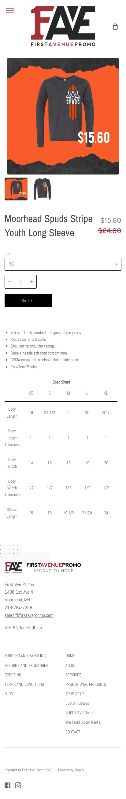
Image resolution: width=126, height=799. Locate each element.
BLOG (9, 693)
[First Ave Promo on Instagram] (18, 785)
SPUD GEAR (74, 693)
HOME (70, 655)
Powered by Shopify (71, 770)
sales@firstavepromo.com (29, 615)
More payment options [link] (87, 313)
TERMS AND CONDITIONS (24, 684)
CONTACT (72, 732)
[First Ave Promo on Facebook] (8, 785)
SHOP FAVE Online (79, 712)
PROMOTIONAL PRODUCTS (85, 684)
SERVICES (73, 675)
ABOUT (70, 665)
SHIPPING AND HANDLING (25, 655)
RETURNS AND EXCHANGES (26, 665)
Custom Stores (77, 703)
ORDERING (13, 675)
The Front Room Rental (83, 722)
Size (7, 254)
